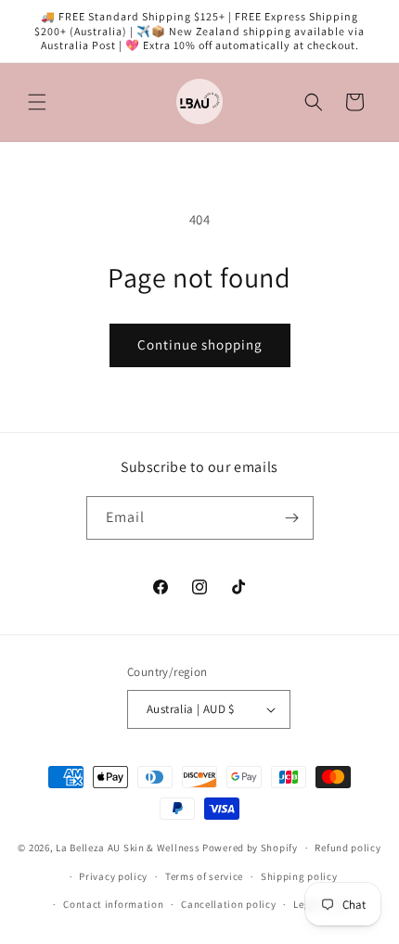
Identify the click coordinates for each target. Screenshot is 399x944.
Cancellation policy (228, 904)
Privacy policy (113, 876)
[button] (37, 102)
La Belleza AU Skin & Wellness (128, 847)
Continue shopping (200, 344)
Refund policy (347, 847)
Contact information (113, 904)
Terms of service (204, 876)
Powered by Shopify (250, 847)
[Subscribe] (292, 518)
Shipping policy (299, 876)
